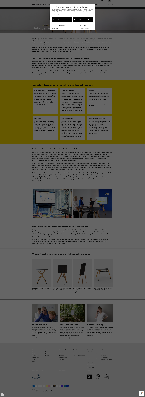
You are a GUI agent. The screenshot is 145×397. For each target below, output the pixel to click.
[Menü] (143, 394)
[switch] (141, 394)
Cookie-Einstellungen (55, 28)
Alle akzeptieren (83, 25)
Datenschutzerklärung (85, 28)
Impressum (91, 28)
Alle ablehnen (62, 25)
